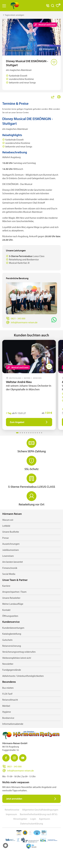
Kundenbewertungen (13, 627)
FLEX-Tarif (7, 693)
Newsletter (7, 663)
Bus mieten (8, 687)
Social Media (8, 573)
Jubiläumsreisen (10, 549)
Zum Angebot (17, 422)
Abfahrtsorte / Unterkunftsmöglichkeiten (23, 675)
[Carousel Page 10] (37, 432)
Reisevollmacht (10, 699)
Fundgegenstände (11, 669)
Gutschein (7, 639)
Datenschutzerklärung (31, 823)
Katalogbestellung (11, 633)
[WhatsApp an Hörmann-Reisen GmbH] (54, 320)
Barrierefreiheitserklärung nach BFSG (38, 814)
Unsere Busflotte (10, 531)
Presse (5, 537)
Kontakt (6, 609)
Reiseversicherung (11, 645)
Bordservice (8, 717)
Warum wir (7, 519)
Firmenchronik (9, 567)
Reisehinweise (12, 809)
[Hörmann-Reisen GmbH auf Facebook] (6, 758)
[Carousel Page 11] (39, 432)
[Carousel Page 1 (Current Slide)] (17, 432)
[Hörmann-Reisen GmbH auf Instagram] (14, 758)
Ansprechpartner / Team (14, 591)
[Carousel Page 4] (24, 432)
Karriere (6, 585)
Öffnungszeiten (10, 615)
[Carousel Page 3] (22, 432)
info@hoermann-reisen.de (24, 322)
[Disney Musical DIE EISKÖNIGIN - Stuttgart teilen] (53, 97)
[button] (5, 845)
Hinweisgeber (20, 818)
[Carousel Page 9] (35, 432)
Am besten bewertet (12, 561)
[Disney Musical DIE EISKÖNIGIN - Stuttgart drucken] (59, 97)
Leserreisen (8, 555)
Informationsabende (12, 723)
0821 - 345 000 (18, 318)
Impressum (11, 814)
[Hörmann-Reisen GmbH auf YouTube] (22, 758)
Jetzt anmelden (14, 798)
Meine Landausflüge (12, 603)
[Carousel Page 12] (41, 432)
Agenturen (44, 818)
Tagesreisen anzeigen (14, 15)
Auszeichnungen (11, 543)
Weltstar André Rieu (19, 382)
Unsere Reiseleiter (11, 597)
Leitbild (6, 525)
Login (33, 818)
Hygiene (6, 711)
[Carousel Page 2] (20, 432)
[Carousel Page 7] (30, 432)
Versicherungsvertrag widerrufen (19, 651)
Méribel (6, 705)
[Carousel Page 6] (28, 432)
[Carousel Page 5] (26, 432)
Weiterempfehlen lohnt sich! (16, 657)
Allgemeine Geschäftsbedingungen (40, 809)
